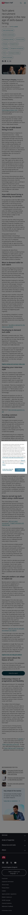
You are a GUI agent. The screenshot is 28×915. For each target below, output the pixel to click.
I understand (19, 469)
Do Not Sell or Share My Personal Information (12, 457)
